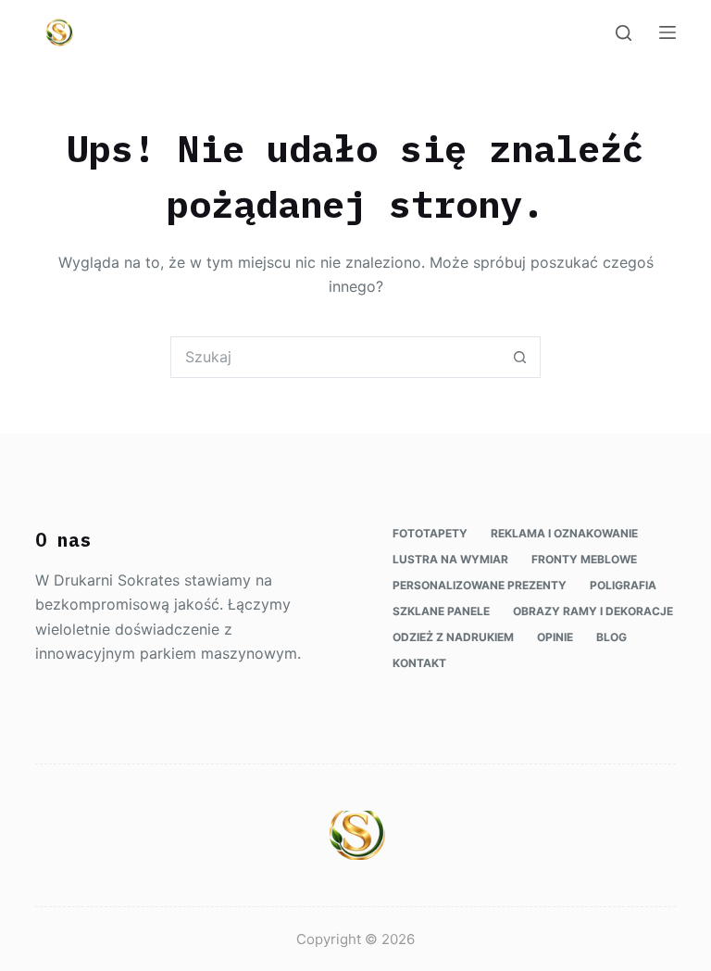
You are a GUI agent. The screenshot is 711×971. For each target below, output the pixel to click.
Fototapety (430, 533)
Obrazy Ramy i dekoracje (593, 611)
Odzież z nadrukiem (453, 637)
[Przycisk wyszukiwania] (520, 357)
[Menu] (667, 32)
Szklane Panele (441, 611)
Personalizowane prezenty (480, 585)
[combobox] (335, 357)
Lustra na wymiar (450, 559)
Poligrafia (623, 585)
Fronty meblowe (584, 559)
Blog (611, 637)
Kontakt (419, 663)
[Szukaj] (623, 33)
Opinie (555, 637)
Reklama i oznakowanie (564, 533)
